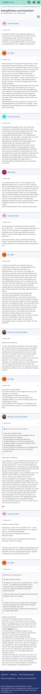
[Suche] (29, 2)
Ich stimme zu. (6, 692)
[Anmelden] (34, 2)
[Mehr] (38, 30)
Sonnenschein (7, 13)
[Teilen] (38, 16)
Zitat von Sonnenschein (13, 575)
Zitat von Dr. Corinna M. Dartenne (17, 429)
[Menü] (38, 2)
